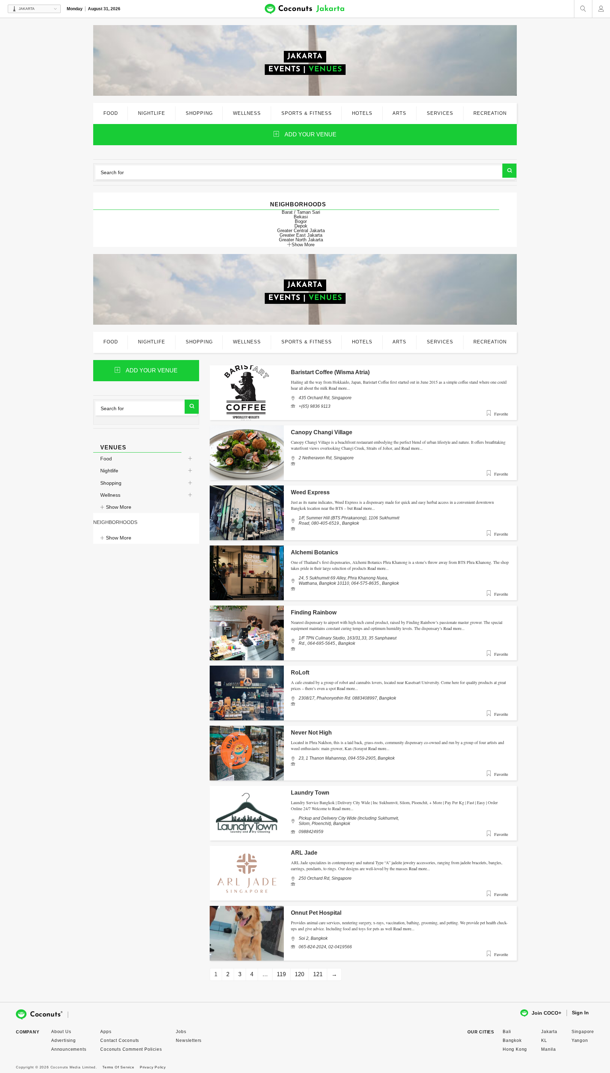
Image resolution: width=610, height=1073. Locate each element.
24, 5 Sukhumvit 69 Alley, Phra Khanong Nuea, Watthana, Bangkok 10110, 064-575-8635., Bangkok (349, 580)
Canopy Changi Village (321, 432)
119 (281, 974)
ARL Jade (304, 853)
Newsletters (189, 1040)
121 (318, 974)
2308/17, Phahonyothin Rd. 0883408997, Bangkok (347, 698)
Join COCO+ (546, 1013)
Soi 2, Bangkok (313, 938)
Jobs (181, 1031)
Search (509, 171)
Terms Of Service (118, 1067)
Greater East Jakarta (301, 235)
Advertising (63, 1040)
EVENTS (284, 69)
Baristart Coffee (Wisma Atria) (330, 372)
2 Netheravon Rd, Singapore (326, 457)
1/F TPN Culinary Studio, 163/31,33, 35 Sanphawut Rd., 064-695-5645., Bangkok (347, 640)
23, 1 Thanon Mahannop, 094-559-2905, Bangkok (347, 758)
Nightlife (109, 470)
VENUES (325, 69)
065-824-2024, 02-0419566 (325, 946)
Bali (507, 1031)
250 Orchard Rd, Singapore (325, 878)
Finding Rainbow (313, 612)
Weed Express (310, 492)
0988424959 (311, 831)
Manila (548, 1049)
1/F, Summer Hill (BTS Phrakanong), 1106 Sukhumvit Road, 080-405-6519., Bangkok (349, 520)
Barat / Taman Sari (301, 212)
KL (544, 1040)
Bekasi (301, 216)
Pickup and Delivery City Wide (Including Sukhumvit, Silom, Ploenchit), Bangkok (349, 821)
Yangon (580, 1040)
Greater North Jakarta (301, 239)
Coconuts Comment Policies (131, 1049)
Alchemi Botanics (314, 552)
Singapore (583, 1031)
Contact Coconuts (119, 1040)
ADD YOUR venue (310, 134)
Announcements (68, 1049)
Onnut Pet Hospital (316, 913)
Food (106, 458)
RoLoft (300, 673)
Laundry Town (310, 793)
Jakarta (549, 1031)
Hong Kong (515, 1049)
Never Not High (311, 733)
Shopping (110, 483)
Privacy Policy (153, 1067)
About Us (61, 1031)
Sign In (580, 1012)
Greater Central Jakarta (301, 230)
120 (299, 974)
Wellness (110, 495)
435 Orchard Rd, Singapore (325, 397)
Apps (105, 1031)
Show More (303, 244)
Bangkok (512, 1040)
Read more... (339, 388)
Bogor (301, 221)
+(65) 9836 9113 (314, 406)
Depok (300, 226)
